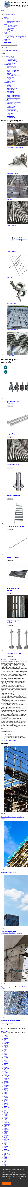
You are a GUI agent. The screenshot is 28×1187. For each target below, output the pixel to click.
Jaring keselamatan (11, 117)
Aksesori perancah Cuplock (13, 96)
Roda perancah (10, 92)
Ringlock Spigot (11, 81)
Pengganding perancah (12, 111)
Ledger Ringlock (11, 68)
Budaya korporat (11, 22)
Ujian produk (10, 35)
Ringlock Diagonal (11, 80)
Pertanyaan (10, 406)
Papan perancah (11, 59)
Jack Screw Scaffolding (12, 67)
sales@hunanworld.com (13, 14)
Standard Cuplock (11, 251)
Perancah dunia (10, 19)
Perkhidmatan (7, 39)
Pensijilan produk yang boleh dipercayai (17, 36)
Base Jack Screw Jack (14, 653)
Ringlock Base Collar (12, 71)
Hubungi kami (7, 42)
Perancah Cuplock (11, 105)
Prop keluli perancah (12, 62)
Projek (5, 32)
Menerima (6, 1183)
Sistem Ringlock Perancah (10, 50)
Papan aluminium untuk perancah (15, 147)
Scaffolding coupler (11, 60)
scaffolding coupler (11, 303)
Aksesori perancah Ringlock (14, 95)
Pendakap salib (10, 89)
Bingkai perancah (11, 84)
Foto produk (10, 31)
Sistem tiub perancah (12, 25)
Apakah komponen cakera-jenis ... (12, 1020)
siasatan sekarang (5, 1031)
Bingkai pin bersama (12, 88)
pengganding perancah (12, 173)
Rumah (5, 47)
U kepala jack (10, 91)
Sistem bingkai (10, 28)
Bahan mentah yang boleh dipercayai (16, 37)
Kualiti (5, 33)
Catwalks (9, 86)
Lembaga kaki (10, 77)
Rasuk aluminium (11, 107)
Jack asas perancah (11, 63)
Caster (8, 114)
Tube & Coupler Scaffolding (14, 102)
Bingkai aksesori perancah (13, 98)
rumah (5, 17)
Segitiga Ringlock (11, 74)
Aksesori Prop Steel (12, 99)
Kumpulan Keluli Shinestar (13, 21)
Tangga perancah (11, 110)
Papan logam (10, 113)
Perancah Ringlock (11, 106)
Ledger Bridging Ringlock (13, 70)
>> (8, 659)
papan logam (10, 199)
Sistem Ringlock (11, 26)
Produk (5, 24)
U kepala (9, 73)
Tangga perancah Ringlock (15, 526)
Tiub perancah (10, 57)
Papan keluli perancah (12, 329)
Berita (5, 40)
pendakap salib (10, 277)
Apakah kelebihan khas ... (9, 872)
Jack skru (9, 85)
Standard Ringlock (11, 66)
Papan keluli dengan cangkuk (14, 75)
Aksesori (9, 29)
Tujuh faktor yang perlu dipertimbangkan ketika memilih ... (12, 932)
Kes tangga (9, 78)
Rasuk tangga (10, 116)
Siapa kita (6, 18)
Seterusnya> (5, 659)
